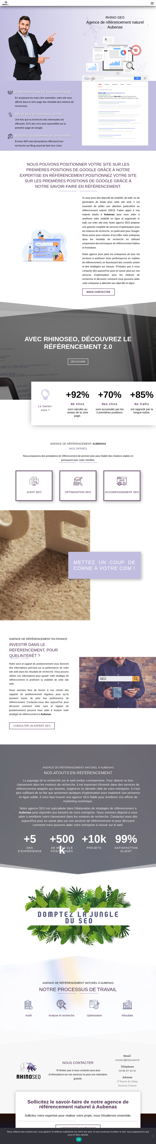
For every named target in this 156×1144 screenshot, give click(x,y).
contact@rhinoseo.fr (127, 1059)
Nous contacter (98, 292)
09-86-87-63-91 (127, 1070)
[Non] (152, 1135)
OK (78, 1139)
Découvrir (78, 361)
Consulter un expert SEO (31, 725)
